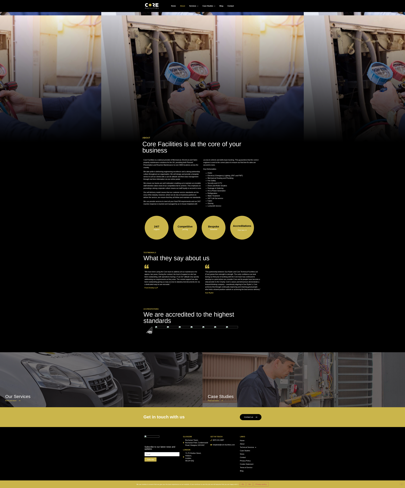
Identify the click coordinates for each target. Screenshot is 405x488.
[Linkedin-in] (258, 6)
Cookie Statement (246, 464)
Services (192, 6)
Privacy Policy (245, 461)
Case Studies (207, 6)
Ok (243, 484)
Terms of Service (246, 467)
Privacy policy (261, 484)
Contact (230, 6)
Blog (221, 6)
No (249, 484)
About (182, 6)
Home (173, 6)
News (242, 454)
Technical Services (247, 447)
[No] (401, 484)
